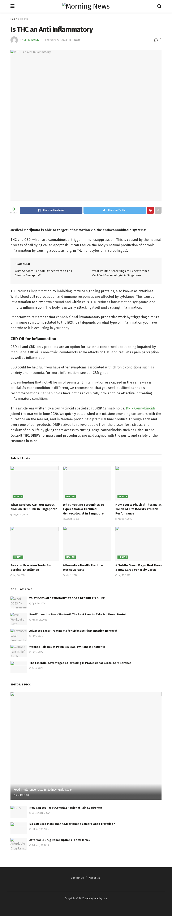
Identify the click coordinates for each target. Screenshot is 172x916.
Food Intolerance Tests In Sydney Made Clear (43, 790)
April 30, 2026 (38, 603)
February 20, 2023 (56, 39)
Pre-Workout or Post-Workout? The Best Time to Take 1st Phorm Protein (78, 614)
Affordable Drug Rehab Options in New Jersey (59, 840)
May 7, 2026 (37, 668)
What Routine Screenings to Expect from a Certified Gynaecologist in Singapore (83, 509)
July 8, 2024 (37, 652)
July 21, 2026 (71, 575)
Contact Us (77, 877)
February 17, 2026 (39, 829)
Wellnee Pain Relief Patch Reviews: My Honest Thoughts (67, 646)
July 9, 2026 (37, 636)
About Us (94, 877)
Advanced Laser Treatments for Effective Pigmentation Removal (73, 630)
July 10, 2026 (123, 575)
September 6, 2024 (40, 813)
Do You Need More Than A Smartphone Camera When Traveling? (72, 823)
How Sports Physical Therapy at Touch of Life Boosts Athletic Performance (138, 509)
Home (13, 19)
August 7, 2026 (72, 519)
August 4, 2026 (124, 519)
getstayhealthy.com (96, 898)
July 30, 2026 (18, 575)
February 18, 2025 (40, 845)
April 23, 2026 (22, 795)
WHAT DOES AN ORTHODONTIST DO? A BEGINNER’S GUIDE (67, 598)
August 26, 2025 (39, 620)
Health (24, 19)
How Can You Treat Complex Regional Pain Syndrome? (65, 807)
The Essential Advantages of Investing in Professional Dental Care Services (80, 663)
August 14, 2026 (20, 514)
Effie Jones (31, 39)
